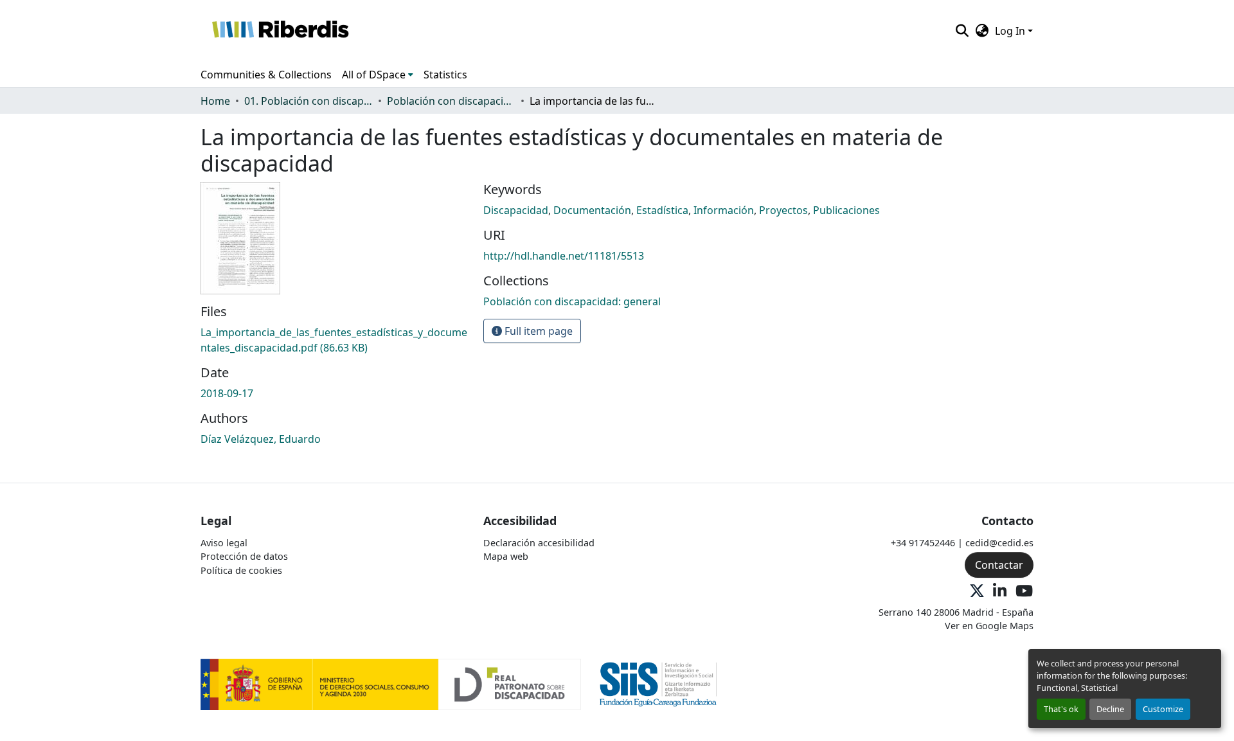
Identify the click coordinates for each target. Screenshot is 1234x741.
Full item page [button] (537, 331)
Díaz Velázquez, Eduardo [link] (261, 439)
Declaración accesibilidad (539, 543)
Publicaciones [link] (846, 210)
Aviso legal (224, 543)
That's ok (1061, 709)
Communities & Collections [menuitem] (266, 74)
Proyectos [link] (783, 210)
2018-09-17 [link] (227, 393)
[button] (280, 31)
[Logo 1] (391, 683)
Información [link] (723, 210)
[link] (334, 340)
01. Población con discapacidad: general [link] (308, 101)
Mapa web (505, 556)
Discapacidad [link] (515, 210)
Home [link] (215, 101)
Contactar (999, 565)
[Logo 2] (658, 683)
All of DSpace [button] (374, 74)
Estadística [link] (662, 210)
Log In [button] (1011, 31)
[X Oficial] (977, 591)
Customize (1163, 709)
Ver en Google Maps (989, 626)
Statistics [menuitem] (445, 74)
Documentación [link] (592, 210)
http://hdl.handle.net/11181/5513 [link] (563, 256)
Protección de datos (244, 556)
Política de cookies (241, 570)
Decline (1110, 709)
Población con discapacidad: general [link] (451, 101)
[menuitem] (377, 74)
